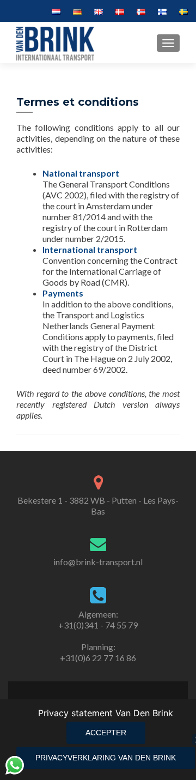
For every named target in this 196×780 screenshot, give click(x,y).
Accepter (105, 732)
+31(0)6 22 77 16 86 (98, 657)
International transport (89, 249)
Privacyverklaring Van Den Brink (105, 757)
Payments (62, 293)
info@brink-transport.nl (98, 562)
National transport (80, 173)
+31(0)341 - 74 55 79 (98, 625)
